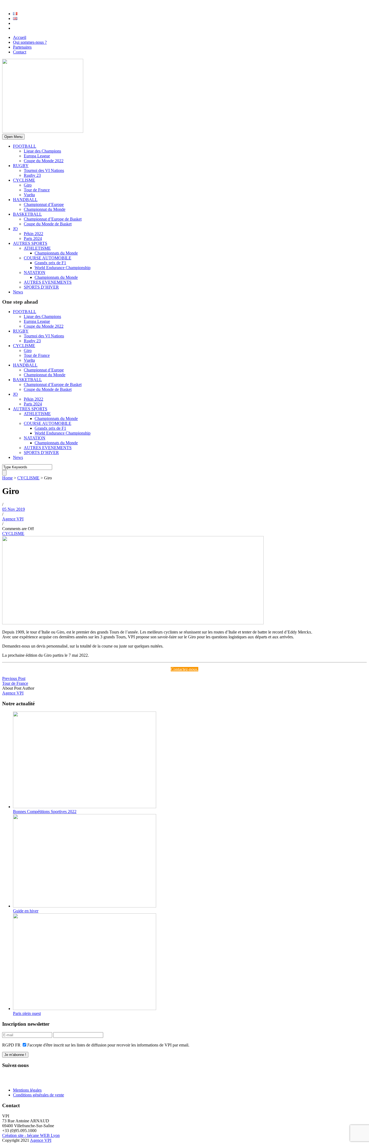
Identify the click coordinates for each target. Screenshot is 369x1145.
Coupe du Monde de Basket (48, 224)
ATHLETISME (37, 248)
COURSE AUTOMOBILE (47, 258)
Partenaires (22, 47)
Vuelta (29, 194)
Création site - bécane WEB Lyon (31, 1135)
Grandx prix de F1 (50, 262)
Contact (19, 52)
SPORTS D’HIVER (41, 287)
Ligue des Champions (42, 151)
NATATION (34, 272)
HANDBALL (25, 199)
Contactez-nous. (184, 669)
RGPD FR (11, 1045)
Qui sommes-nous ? (30, 42)
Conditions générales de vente (38, 1095)
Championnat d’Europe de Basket (53, 219)
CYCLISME (24, 180)
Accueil (19, 37)
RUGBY (21, 165)
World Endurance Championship (62, 267)
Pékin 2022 (33, 233)
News (18, 292)
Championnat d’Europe (44, 204)
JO (15, 228)
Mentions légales (27, 1090)
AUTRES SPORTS (30, 243)
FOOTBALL (24, 146)
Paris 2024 (33, 238)
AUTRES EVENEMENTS (48, 282)
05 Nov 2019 (13, 509)
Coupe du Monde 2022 (43, 160)
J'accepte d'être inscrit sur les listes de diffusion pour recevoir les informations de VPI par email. (108, 1045)
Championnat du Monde (44, 209)
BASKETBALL (27, 214)
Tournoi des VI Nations (44, 170)
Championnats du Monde (56, 253)
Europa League (37, 156)
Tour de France (37, 190)
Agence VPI (13, 519)
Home (7, 478)
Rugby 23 (32, 175)
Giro (28, 185)
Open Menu (13, 137)
